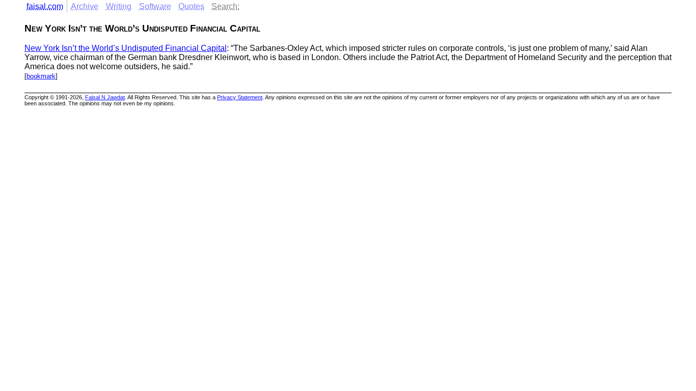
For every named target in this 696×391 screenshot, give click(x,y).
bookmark (41, 76)
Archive (84, 6)
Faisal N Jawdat (105, 97)
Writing (118, 6)
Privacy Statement (239, 97)
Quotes (191, 6)
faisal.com (44, 6)
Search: (225, 6)
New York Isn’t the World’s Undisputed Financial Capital (125, 48)
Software (155, 6)
